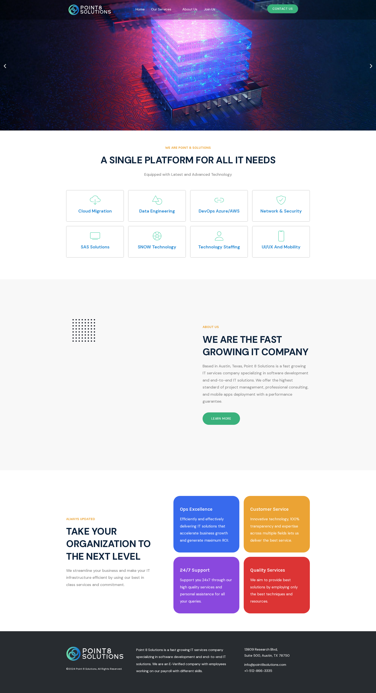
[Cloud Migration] (95, 200)
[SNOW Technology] (157, 236)
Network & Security (281, 211)
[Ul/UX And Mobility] (281, 236)
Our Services (161, 9)
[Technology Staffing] (219, 236)
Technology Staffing (219, 247)
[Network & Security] (281, 200)
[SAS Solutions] (95, 236)
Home (140, 9)
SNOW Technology (157, 247)
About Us (189, 9)
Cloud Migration (95, 211)
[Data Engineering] (157, 200)
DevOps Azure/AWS (219, 211)
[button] (163, 9)
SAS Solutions (95, 247)
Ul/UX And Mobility (281, 247)
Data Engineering (157, 211)
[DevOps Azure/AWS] (219, 200)
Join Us (209, 9)
